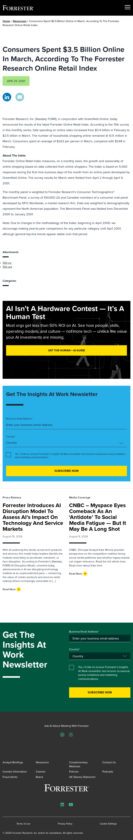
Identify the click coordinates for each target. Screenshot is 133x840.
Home (6, 21)
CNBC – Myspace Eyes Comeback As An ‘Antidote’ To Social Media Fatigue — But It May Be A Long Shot (97, 517)
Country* (10, 436)
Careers (40, 771)
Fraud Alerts (10, 777)
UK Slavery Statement (82, 777)
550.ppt (7, 267)
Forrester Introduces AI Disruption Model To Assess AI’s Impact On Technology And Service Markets (33, 517)
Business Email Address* (19, 418)
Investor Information (15, 771)
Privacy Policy (65, 823)
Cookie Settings (108, 823)
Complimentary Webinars (78, 764)
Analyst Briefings (13, 762)
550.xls (7, 263)
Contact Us (109, 762)
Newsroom (20, 21)
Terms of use (23, 823)
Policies (73, 771)
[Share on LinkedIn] (7, 97)
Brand (39, 777)
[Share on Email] (19, 97)
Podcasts (107, 771)
